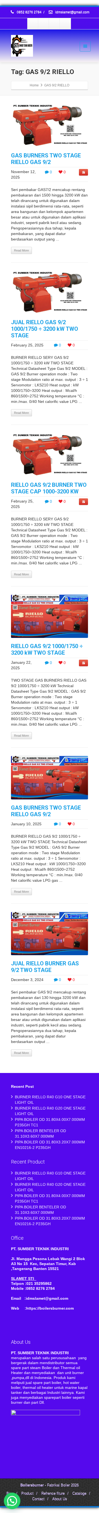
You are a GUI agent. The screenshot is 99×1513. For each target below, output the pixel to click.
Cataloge (79, 1494)
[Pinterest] (65, 23)
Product (27, 1494)
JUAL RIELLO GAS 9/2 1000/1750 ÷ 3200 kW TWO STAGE (44, 329)
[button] (12, 1501)
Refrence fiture (53, 1494)
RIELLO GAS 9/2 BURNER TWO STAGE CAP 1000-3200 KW (49, 488)
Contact (38, 1499)
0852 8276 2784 (29, 12)
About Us (59, 1499)
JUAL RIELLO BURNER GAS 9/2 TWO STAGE (45, 966)
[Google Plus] (54, 23)
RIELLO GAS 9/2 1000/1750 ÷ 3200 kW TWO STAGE (47, 649)
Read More (21, 250)
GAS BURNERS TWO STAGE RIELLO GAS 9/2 (46, 158)
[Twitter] (43, 23)
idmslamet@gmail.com (71, 12)
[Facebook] (33, 23)
